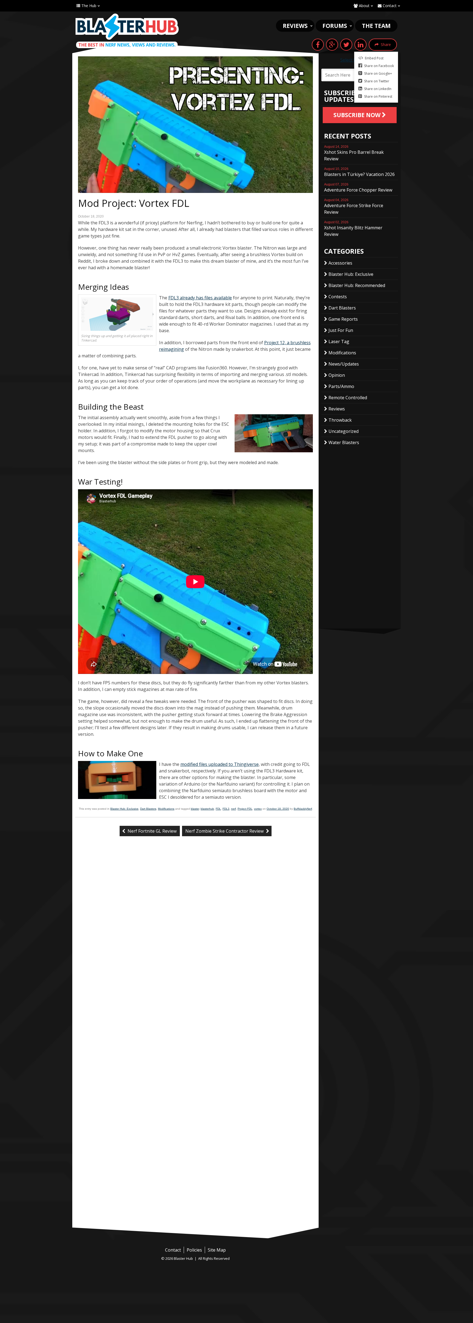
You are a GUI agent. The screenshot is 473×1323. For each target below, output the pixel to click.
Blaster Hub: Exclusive (124, 808)
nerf (233, 808)
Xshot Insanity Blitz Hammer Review (353, 228)
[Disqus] (195, 932)
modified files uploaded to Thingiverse (219, 764)
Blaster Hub (127, 26)
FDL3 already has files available (200, 298)
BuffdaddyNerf (303, 808)
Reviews (295, 26)
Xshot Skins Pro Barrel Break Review (354, 153)
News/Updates (343, 364)
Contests (337, 297)
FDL (218, 808)
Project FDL (245, 808)
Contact (389, 5)
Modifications (166, 808)
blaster (195, 808)
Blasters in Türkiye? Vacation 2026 (359, 172)
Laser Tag (338, 341)
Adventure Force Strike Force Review (353, 206)
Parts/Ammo (341, 386)
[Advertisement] (195, 1186)
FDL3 (226, 808)
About (364, 5)
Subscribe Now (357, 115)
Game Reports (343, 319)
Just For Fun (340, 330)
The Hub (88, 5)
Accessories (340, 263)
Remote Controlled (347, 398)
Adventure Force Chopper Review (358, 188)
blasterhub (207, 808)
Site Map (217, 1250)
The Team (376, 26)
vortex (258, 808)
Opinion (336, 375)
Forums (334, 26)
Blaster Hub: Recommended (356, 285)
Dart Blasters (148, 808)
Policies (194, 1250)
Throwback (340, 420)
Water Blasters (343, 442)
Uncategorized (343, 431)
